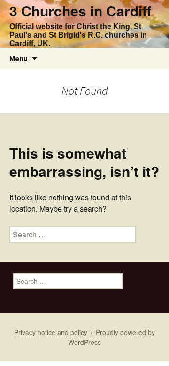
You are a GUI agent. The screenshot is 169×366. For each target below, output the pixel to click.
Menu (18, 58)
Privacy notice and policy (50, 332)
